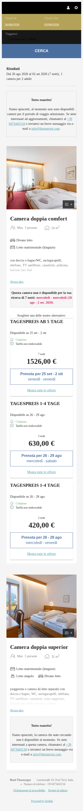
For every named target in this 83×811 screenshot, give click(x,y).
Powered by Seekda (42, 801)
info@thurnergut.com (45, 128)
